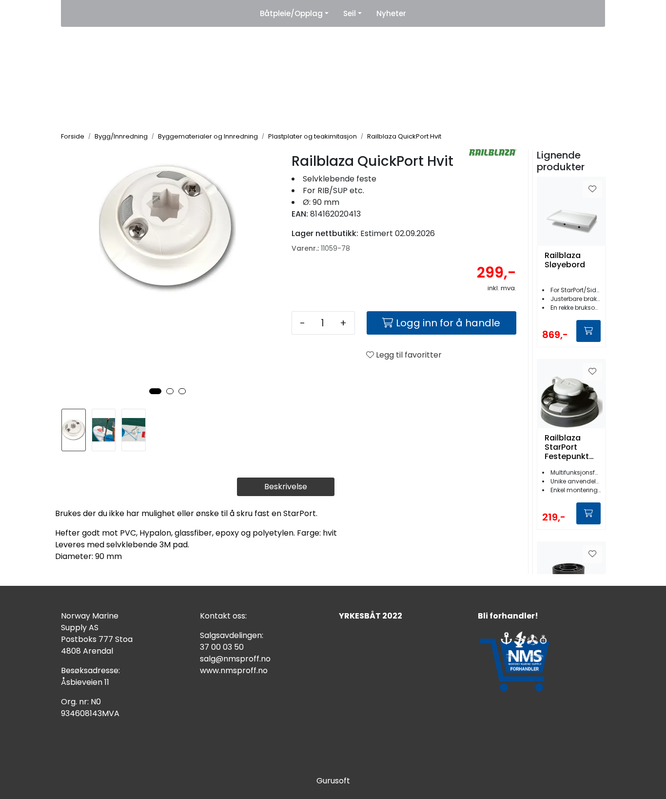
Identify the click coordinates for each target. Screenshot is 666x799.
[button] (155, 391)
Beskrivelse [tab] (285, 486)
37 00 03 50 (222, 647)
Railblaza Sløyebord (565, 260)
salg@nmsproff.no (235, 658)
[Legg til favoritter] (592, 189)
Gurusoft (333, 780)
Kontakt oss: (223, 615)
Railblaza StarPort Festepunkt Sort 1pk (567, 447)
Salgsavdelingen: (231, 635)
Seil (349, 13)
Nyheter (391, 13)
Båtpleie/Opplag (291, 13)
